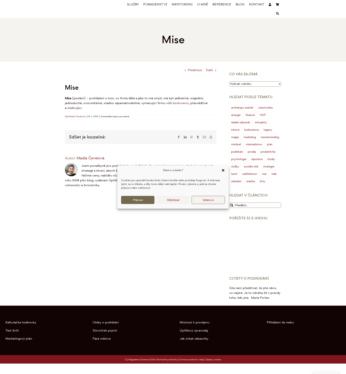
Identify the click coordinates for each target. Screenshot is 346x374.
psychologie (238, 159)
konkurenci (181, 103)
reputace (257, 159)
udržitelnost (249, 174)
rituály (271, 159)
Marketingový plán (18, 339)
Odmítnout (173, 199)
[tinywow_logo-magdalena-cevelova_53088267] (83, 5)
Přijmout (138, 199)
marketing (250, 137)
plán (269, 144)
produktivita (268, 152)
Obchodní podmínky (167, 359)
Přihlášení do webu (280, 322)
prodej (252, 152)
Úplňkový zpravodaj (194, 330)
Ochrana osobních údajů (191, 359)
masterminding (270, 137)
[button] (223, 170)
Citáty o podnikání (106, 322)
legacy (268, 130)
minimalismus (254, 144)
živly (262, 181)
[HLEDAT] (277, 13)
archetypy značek (242, 107)
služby (235, 166)
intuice (235, 130)
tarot (234, 174)
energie (236, 115)
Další (209, 70)
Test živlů (12, 330)
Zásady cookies (213, 359)
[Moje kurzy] (270, 4)
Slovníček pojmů (105, 330)
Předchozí (195, 70)
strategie (268, 166)
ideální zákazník (240, 122)
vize (264, 174)
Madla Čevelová (77, 116)
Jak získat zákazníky (194, 339)
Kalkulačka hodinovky (20, 322)
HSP (263, 115)
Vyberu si (208, 199)
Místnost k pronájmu (194, 322)
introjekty (261, 122)
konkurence (251, 130)
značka (250, 181)
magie (235, 137)
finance (250, 115)
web (274, 174)
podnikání (237, 152)
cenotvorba (265, 107)
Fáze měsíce (102, 339)
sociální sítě (251, 166)
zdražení (236, 181)
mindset (236, 144)
